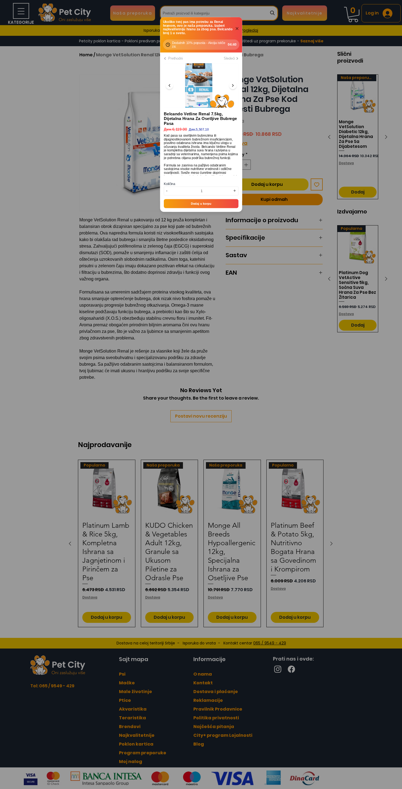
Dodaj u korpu (201, 204)
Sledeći (229, 58)
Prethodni (174, 58)
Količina (169, 184)
